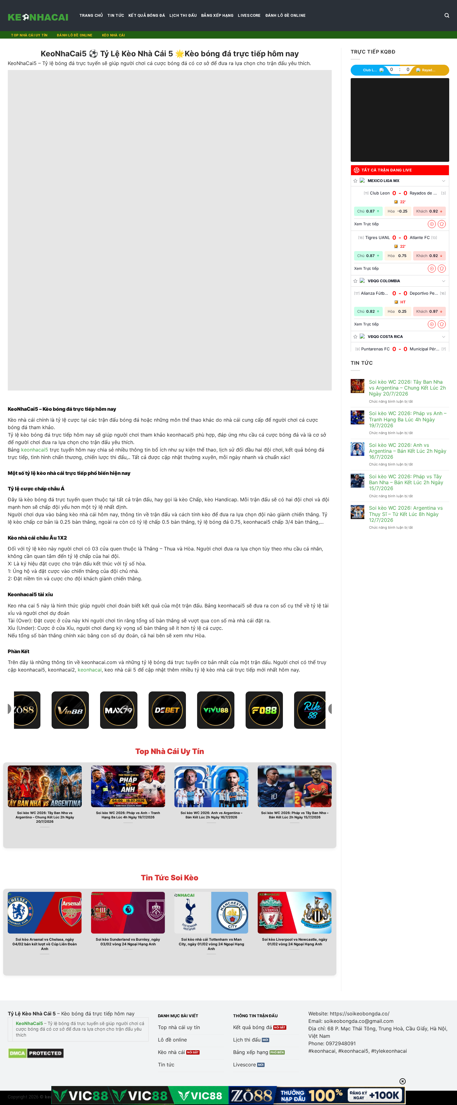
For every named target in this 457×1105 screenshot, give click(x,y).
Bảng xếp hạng (217, 15)
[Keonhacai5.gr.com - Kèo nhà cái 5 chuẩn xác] (39, 15)
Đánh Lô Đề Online (285, 15)
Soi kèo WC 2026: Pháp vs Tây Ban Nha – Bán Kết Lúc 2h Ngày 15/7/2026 (294, 815)
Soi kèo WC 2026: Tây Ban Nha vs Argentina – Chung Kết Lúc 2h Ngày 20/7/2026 (45, 817)
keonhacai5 (34, 450)
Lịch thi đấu (183, 15)
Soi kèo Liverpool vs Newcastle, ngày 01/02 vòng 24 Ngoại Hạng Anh (294, 941)
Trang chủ (91, 15)
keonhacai (90, 670)
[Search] (447, 15)
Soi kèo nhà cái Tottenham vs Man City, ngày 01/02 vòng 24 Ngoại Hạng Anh (211, 944)
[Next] (333, 805)
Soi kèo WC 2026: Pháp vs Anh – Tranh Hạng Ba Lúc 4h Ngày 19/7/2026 (128, 815)
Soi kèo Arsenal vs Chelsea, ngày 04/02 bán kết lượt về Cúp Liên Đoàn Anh (44, 944)
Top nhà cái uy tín (29, 35)
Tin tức (115, 15)
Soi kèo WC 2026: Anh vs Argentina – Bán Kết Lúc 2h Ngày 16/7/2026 (211, 815)
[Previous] (6, 805)
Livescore (249, 15)
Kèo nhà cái (113, 35)
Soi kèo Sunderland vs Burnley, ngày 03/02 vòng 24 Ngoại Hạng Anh (128, 941)
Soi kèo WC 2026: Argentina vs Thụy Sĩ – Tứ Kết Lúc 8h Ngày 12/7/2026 (406, 514)
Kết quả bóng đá (146, 15)
